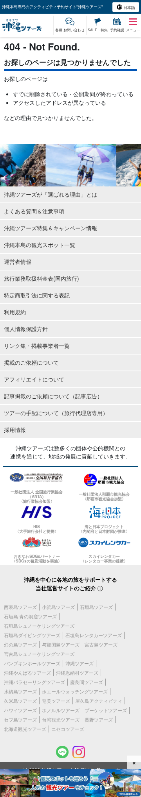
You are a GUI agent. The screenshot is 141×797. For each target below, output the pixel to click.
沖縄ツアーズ (79, 663)
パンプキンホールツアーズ (32, 663)
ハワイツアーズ (20, 710)
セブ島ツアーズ (20, 719)
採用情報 (15, 429)
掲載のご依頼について (31, 362)
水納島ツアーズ (20, 691)
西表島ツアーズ (20, 607)
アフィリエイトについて (34, 379)
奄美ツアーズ (56, 700)
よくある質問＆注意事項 (34, 211)
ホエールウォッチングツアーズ (75, 691)
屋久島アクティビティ (98, 700)
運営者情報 (17, 261)
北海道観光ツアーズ (25, 728)
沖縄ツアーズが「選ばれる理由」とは (50, 194)
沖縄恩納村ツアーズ (77, 672)
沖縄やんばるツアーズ (27, 672)
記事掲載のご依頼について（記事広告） (53, 396)
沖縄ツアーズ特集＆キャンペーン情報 (50, 228)
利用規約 (15, 312)
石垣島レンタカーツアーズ (93, 635)
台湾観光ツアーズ (61, 719)
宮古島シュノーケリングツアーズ (39, 653)
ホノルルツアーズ (61, 710)
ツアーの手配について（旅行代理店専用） (56, 413)
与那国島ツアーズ (61, 644)
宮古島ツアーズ (101, 644)
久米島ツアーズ (20, 700)
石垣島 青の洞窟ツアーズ (30, 616)
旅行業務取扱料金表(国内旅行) (41, 278)
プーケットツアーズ (106, 710)
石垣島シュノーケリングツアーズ (39, 625)
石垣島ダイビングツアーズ (32, 635)
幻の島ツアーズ (20, 644)
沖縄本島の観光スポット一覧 (39, 245)
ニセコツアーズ (67, 728)
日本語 (128, 7)
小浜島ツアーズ (58, 607)
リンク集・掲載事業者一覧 (37, 345)
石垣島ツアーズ (96, 607)
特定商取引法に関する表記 (37, 295)
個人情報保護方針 (26, 329)
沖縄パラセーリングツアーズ (34, 682)
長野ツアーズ (99, 719)
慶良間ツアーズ (86, 682)
